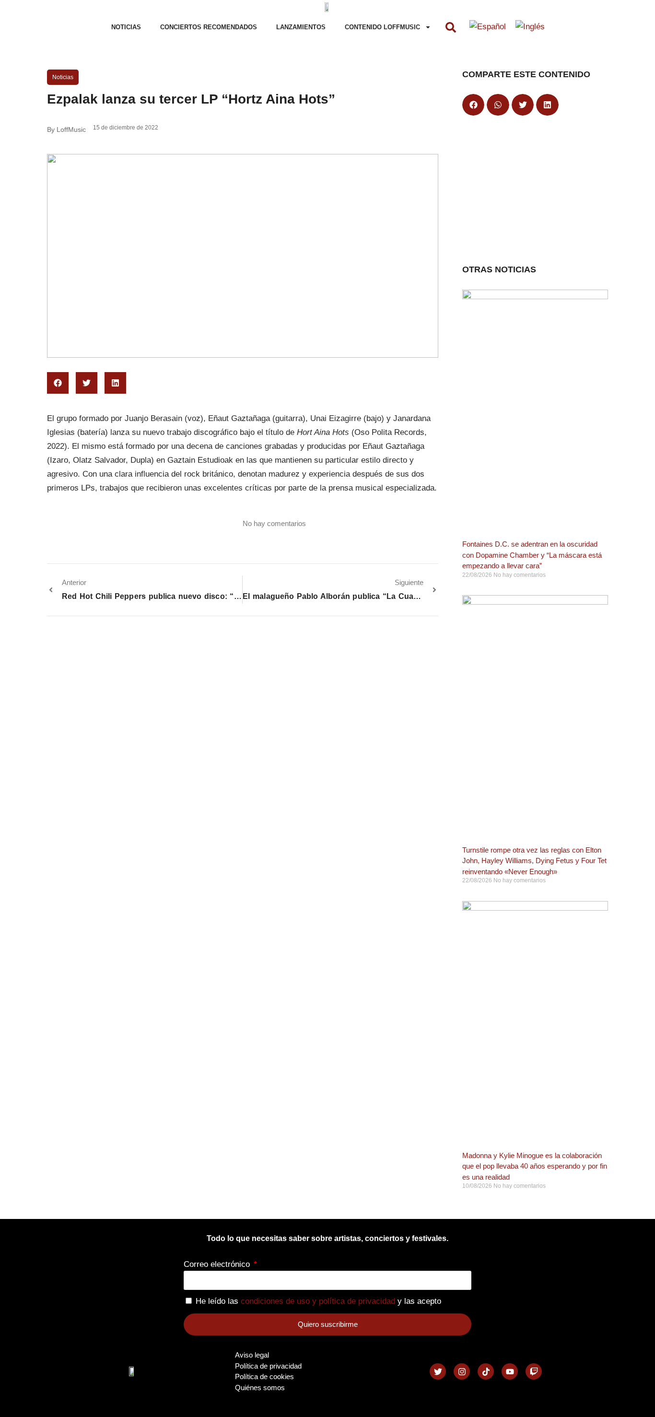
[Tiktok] (486, 1371)
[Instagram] (462, 1371)
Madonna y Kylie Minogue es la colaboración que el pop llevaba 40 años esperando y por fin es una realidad (534, 1166)
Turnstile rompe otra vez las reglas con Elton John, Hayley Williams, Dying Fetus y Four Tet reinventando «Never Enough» (534, 861)
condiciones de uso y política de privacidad (318, 1301)
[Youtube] (510, 1371)
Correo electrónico (218, 1264)
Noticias (126, 27)
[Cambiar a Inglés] (530, 27)
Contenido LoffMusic (382, 27)
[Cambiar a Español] (488, 27)
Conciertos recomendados (208, 27)
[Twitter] (438, 1371)
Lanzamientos (301, 27)
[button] (450, 27)
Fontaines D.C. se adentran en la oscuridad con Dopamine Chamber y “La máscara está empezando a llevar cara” (532, 555)
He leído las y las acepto (318, 1301)
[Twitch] (534, 1371)
